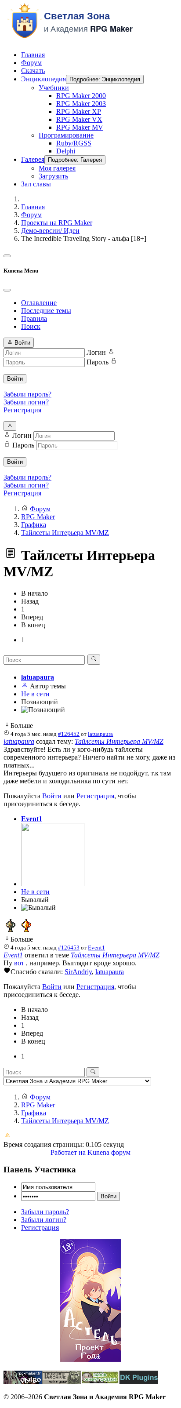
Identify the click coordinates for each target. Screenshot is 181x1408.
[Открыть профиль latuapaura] (24, 686)
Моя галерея (57, 168)
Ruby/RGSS (73, 143)
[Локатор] (100, 1382)
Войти (15, 378)
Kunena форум (108, 1152)
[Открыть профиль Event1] (52, 884)
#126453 (69, 947)
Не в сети (35, 694)
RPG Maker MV (79, 127)
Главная (33, 54)
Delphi (65, 151)
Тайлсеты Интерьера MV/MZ (119, 741)
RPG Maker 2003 (81, 103)
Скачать (33, 70)
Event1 (31, 818)
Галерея (32, 159)
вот (19, 963)
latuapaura (37, 677)
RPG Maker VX (79, 119)
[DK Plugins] (138, 1382)
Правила (34, 318)
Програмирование (66, 135)
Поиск (30, 326)
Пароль (98, 362)
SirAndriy (78, 971)
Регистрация (22, 410)
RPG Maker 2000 (81, 95)
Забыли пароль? (27, 394)
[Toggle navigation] (7, 256)
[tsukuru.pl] (61, 1382)
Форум (31, 62)
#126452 (69, 734)
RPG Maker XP (78, 111)
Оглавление (39, 302)
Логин (96, 352)
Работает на (68, 1152)
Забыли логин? (26, 402)
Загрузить (53, 176)
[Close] (7, 290)
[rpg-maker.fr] (23, 1382)
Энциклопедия (43, 79)
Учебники (54, 87)
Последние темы (46, 310)
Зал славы (36, 184)
